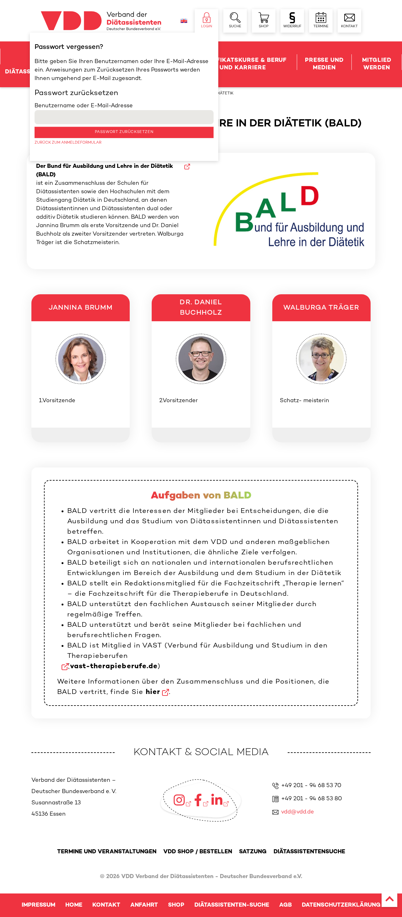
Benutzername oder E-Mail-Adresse (84, 106)
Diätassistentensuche (309, 852)
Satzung (253, 852)
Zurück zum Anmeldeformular (68, 143)
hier (153, 692)
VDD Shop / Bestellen (197, 852)
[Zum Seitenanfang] (389, 899)
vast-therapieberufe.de (114, 666)
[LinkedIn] (220, 800)
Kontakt (106, 905)
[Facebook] (201, 800)
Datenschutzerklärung (341, 905)
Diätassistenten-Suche (231, 905)
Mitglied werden (376, 64)
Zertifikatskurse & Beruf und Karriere (243, 64)
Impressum (38, 905)
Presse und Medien (324, 64)
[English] (184, 20)
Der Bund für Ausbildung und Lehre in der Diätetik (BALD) (104, 170)
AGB (285, 905)
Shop (176, 905)
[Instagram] (182, 800)
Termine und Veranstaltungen (106, 852)
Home (73, 905)
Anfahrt (144, 905)
